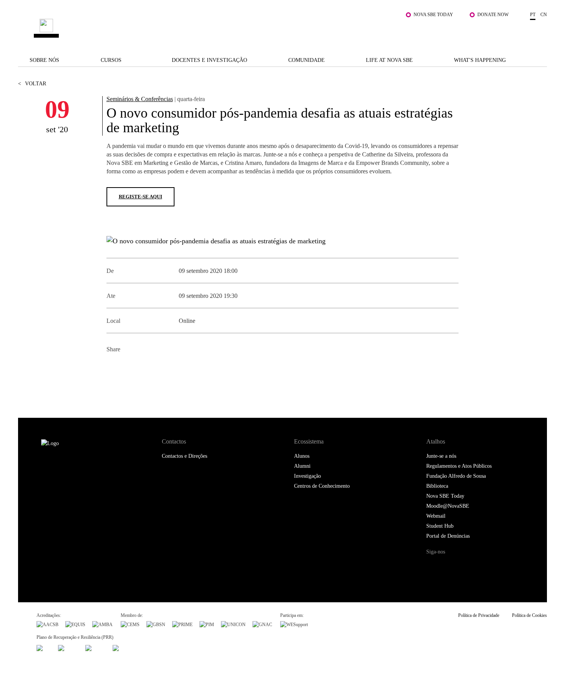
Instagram (464, 566)
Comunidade (306, 60)
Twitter (130, 368)
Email (165, 368)
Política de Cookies (529, 615)
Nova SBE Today (433, 14)
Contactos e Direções (184, 456)
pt (532, 14)
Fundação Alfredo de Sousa (456, 476)
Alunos (301, 456)
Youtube (496, 566)
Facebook (113, 368)
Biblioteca (437, 486)
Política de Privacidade (478, 615)
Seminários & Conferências (139, 99)
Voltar (32, 83)
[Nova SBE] (236, 28)
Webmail (435, 516)
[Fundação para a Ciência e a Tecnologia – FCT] (44, 647)
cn (543, 14)
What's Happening (480, 60)
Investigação (307, 476)
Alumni (302, 466)
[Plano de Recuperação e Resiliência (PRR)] (68, 647)
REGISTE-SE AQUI (140, 196)
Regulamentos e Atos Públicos (459, 466)
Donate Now (492, 14)
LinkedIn (148, 368)
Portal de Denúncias (448, 536)
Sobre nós (44, 60)
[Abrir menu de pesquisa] (539, 32)
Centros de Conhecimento (322, 486)
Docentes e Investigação (209, 60)
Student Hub (440, 526)
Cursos (111, 60)
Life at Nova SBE (389, 60)
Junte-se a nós (441, 456)
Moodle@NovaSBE (447, 506)
